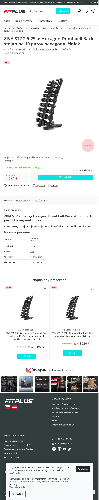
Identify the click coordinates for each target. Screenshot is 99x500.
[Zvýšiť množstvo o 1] (32, 177)
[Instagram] (59, 449)
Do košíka (68, 177)
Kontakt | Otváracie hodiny (65, 404)
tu (25, 487)
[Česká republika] (7, 407)
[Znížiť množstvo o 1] (23, 177)
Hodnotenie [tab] (22, 200)
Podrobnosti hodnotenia (45, 49)
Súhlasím (83, 469)
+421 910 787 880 (63, 438)
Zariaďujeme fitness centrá (16, 2)
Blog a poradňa (11, 457)
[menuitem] (9, 21)
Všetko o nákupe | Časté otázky (67, 408)
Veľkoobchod (10, 453)
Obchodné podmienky (63, 424)
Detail (27, 356)
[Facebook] (54, 449)
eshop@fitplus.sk (63, 443)
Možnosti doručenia (86, 170)
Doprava (56, 416)
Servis (55, 420)
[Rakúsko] (14, 407)
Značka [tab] (40, 200)
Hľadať (63, 11)
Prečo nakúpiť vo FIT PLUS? (42, 2)
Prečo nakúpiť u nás (13, 441)
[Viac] (91, 20)
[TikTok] (69, 450)
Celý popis (8, 160)
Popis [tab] (7, 200)
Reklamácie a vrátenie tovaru (66, 412)
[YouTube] (65, 450)
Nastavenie (17, 493)
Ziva (70, 49)
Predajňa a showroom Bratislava (70, 2)
